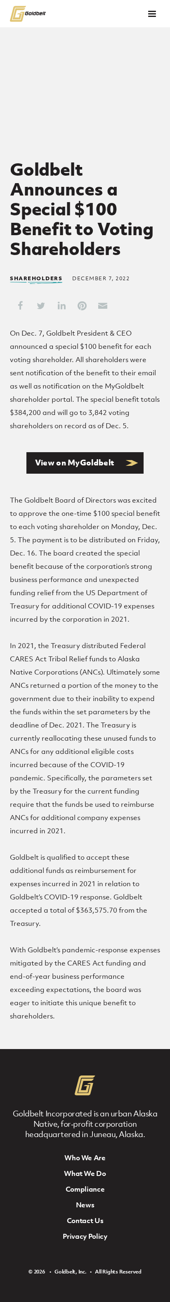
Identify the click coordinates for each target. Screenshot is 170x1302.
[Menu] (152, 14)
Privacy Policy (85, 1236)
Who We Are (85, 1157)
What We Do (85, 1173)
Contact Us (85, 1220)
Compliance (85, 1189)
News (85, 1204)
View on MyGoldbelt (74, 462)
